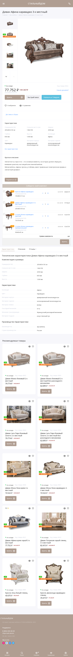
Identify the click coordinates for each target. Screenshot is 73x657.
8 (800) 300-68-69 (8, 631)
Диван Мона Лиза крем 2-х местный (16, 489)
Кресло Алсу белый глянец (16, 593)
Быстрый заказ (33, 97)
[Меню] (3, 3)
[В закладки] (33, 346)
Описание (21, 249)
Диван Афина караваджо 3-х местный (25, 203)
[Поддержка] (69, 3)
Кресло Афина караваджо (24, 192)
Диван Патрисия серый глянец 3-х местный (53, 541)
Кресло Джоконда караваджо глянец (52, 594)
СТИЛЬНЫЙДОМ (36, 3)
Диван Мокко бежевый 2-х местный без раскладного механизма (51, 380)
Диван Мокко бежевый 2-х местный (16, 379)
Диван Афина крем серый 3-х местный (17, 541)
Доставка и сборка (12, 114)
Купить (64, 242)
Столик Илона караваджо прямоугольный (24, 227)
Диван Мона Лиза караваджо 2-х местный (53, 489)
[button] (6, 76)
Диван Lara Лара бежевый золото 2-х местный (16, 434)
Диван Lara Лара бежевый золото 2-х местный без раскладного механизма (51, 435)
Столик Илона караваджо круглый (24, 215)
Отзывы (32, 249)
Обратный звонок (8, 633)
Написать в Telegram (51, 97)
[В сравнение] (29, 346)
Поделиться (10, 180)
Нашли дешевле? (63, 90)
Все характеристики (11, 149)
